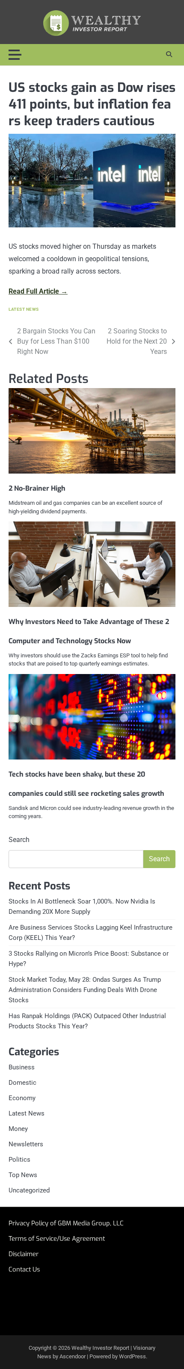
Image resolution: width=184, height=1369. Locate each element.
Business (22, 1067)
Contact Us (24, 1269)
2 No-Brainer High (37, 488)
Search (19, 840)
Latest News (24, 309)
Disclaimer (24, 1254)
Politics (19, 1159)
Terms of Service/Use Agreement (57, 1238)
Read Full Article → (38, 291)
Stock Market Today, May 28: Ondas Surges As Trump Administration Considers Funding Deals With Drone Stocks (85, 990)
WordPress (132, 1356)
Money (18, 1129)
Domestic (22, 1082)
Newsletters (26, 1144)
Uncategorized (29, 1190)
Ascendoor (72, 1356)
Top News (23, 1175)
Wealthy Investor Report (100, 1348)
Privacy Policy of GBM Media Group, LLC (66, 1223)
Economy (22, 1098)
